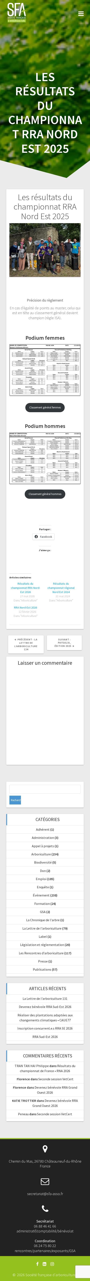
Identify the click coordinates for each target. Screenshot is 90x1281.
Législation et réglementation (42, 945)
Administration (43, 837)
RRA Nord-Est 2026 (25, 607)
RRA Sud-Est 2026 (45, 1037)
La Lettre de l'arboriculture (42, 928)
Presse (43, 961)
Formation (42, 903)
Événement (41, 895)
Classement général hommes (45, 494)
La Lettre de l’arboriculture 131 (45, 998)
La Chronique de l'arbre (43, 920)
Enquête (43, 887)
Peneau (23, 1114)
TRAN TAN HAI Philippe (32, 1066)
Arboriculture (41, 854)
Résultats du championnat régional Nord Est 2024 (61, 588)
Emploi (41, 879)
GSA (43, 912)
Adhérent (43, 829)
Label (43, 936)
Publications (42, 969)
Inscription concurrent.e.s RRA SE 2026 (45, 1028)
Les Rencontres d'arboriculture (41, 953)
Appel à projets (43, 846)
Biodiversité (43, 862)
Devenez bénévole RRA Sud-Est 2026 (45, 1007)
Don (43, 871)
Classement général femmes (45, 407)
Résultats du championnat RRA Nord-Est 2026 (25, 588)
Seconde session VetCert (55, 1079)
